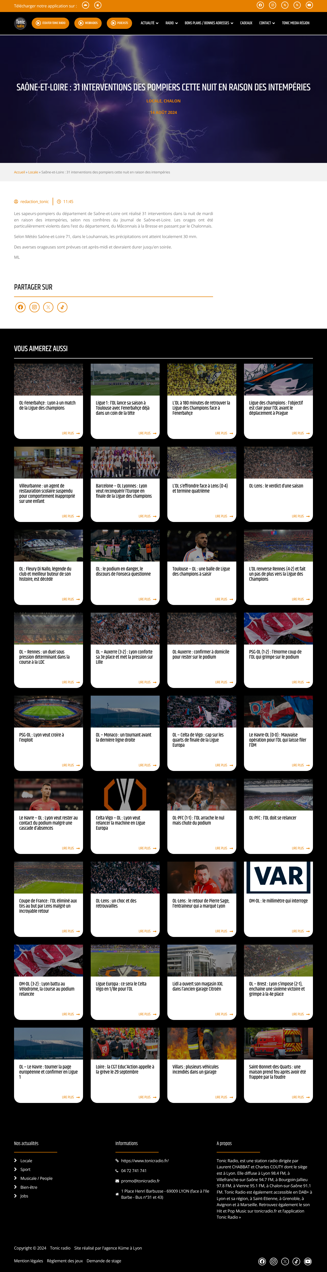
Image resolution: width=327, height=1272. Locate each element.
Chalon (172, 101)
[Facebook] (20, 307)
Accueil (19, 172)
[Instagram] (34, 307)
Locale (153, 101)
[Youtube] (308, 1261)
